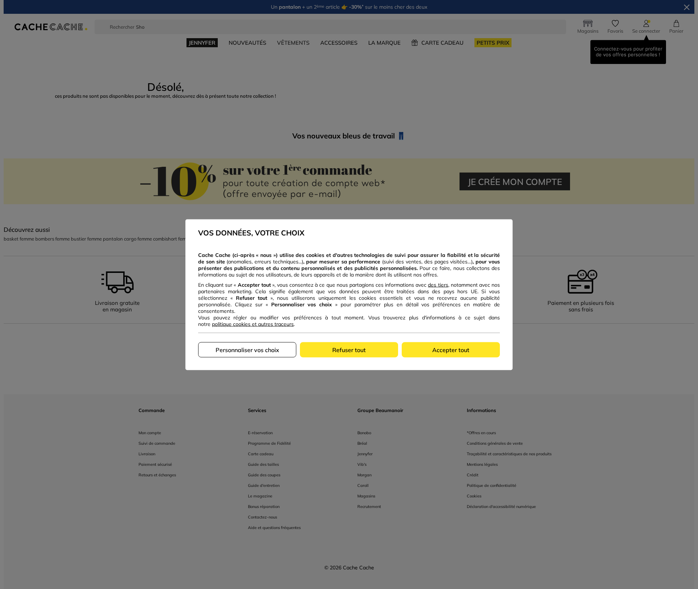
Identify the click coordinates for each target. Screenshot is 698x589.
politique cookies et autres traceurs (253, 323)
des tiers (438, 284)
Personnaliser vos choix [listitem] (247, 349)
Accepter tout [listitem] (450, 349)
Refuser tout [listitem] (349, 349)
